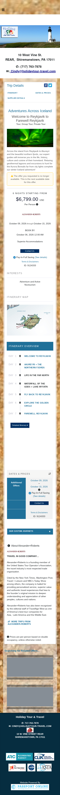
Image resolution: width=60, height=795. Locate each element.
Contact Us (29, 251)
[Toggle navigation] (3, 10)
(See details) (41, 257)
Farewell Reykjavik (36, 413)
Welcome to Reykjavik (37, 356)
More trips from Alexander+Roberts (19, 622)
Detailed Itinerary (19, 425)
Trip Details (15, 85)
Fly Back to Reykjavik (37, 394)
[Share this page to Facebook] (46, 85)
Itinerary (13, 93)
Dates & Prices (43, 93)
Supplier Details (16, 98)
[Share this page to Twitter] (50, 85)
